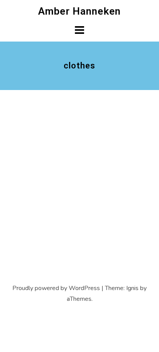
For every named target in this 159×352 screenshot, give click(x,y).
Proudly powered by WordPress (56, 288)
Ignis (132, 288)
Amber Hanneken (79, 11)
